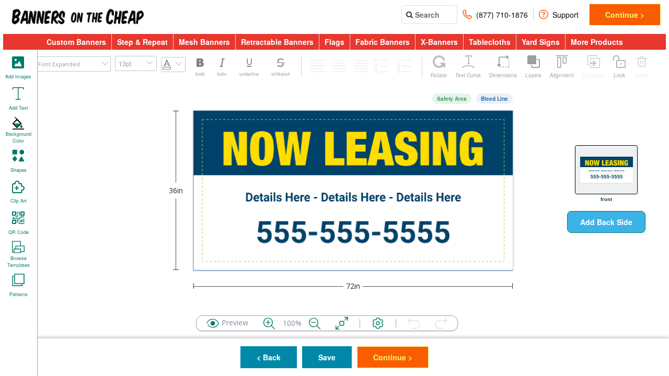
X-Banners (439, 42)
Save (327, 357)
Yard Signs (541, 42)
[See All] (341, 323)
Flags (334, 42)
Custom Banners (76, 42)
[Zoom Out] (314, 323)
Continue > (624, 14)
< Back (269, 357)
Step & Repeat (142, 42)
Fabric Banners (382, 42)
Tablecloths (490, 42)
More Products (597, 42)
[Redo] (441, 323)
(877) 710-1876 (502, 14)
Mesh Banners (204, 42)
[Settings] (377, 323)
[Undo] (414, 323)
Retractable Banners (277, 42)
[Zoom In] (269, 323)
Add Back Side (606, 222)
